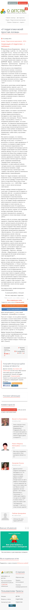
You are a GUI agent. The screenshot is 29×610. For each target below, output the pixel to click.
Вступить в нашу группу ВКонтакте (14, 309)
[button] (14, 300)
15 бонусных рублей (19, 302)
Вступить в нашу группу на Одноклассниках (14, 305)
